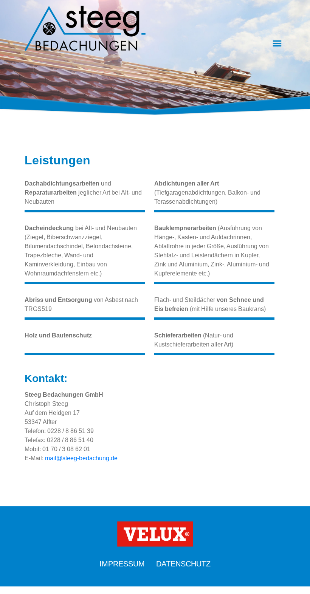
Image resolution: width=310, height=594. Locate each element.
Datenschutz (183, 564)
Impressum (122, 564)
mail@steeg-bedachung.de (81, 458)
